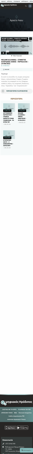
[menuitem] (26, 6)
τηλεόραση (16, 1)
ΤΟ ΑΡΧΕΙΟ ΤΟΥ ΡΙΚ (24, 409)
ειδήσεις (9, 1)
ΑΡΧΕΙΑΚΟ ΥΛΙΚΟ (6, 412)
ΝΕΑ (15, 412)
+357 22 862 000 (10, 444)
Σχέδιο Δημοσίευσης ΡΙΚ (16, 416)
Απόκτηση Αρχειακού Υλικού (16, 419)
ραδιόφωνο (24, 1)
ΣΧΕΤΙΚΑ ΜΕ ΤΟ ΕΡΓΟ (9, 409)
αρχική (3, 1)
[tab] (16, 91)
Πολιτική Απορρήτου (25, 412)
